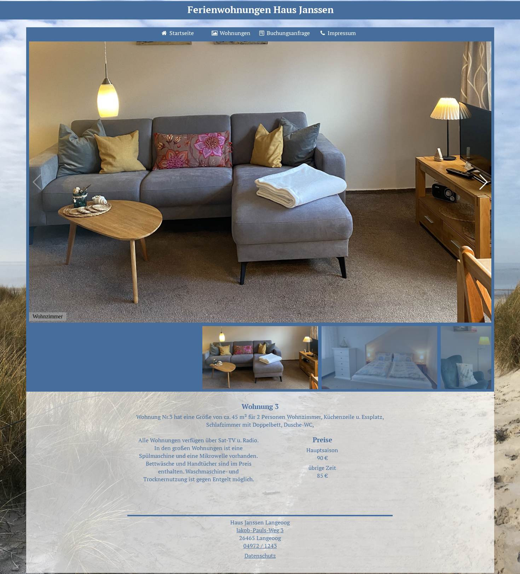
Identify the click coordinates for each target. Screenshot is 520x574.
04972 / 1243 (260, 546)
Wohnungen (234, 33)
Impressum (341, 33)
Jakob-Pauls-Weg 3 (260, 530)
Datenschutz (260, 555)
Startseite (181, 33)
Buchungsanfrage (287, 33)
